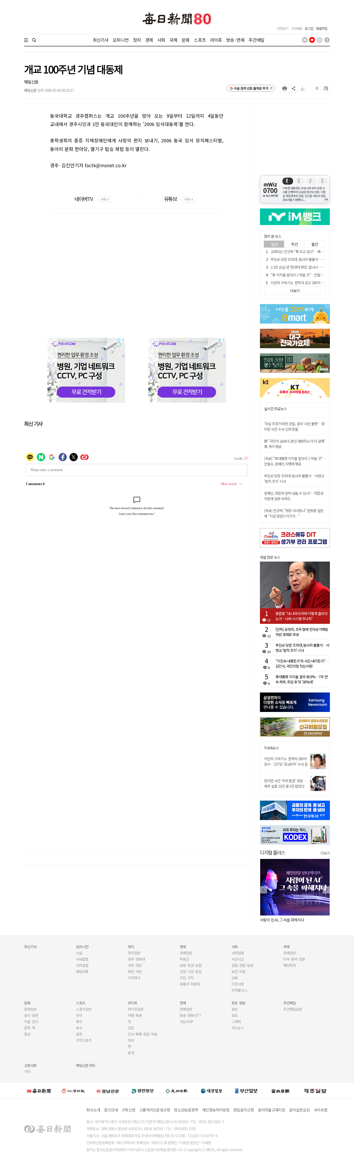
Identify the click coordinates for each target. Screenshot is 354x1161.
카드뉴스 (237, 1028)
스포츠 (200, 40)
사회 (161, 40)
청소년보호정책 (186, 1110)
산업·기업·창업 (190, 971)
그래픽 (236, 1021)
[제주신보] (315, 1090)
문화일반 (30, 1009)
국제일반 (289, 953)
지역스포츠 (83, 1040)
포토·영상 (238, 1003)
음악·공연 (31, 1015)
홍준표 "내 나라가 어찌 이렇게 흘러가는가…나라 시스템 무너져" (301, 616)
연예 (183, 1003)
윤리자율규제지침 (271, 1110)
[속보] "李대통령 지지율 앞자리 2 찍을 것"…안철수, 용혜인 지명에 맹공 (295, 461)
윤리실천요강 (299, 1110)
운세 (131, 1052)
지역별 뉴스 (239, 990)
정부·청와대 (136, 959)
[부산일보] (246, 1090)
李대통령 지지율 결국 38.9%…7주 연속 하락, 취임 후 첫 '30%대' (301, 679)
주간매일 (256, 40)
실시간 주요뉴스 (275, 409)
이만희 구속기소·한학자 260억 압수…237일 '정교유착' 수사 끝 (286, 761)
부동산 (184, 959)
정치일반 (134, 953)
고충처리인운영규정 (154, 1110)
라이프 (216, 40)
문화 (185, 40)
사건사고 (237, 959)
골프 (79, 1034)
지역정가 (134, 978)
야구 (79, 1015)
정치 (137, 40)
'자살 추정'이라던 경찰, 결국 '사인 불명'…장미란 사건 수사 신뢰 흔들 (294, 426)
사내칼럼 (82, 959)
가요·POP (186, 1021)
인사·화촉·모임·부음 (142, 1034)
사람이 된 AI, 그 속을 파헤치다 (282, 919)
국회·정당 (135, 965)
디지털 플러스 (272, 852)
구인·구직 (187, 978)
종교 (27, 1034)
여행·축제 (135, 1015)
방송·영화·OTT (190, 1015)
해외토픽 (289, 965)
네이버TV (91, 198)
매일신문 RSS (85, 1065)
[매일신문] (39, 1090)
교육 (234, 978)
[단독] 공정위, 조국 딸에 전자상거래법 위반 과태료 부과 (301, 632)
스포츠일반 (83, 1009)
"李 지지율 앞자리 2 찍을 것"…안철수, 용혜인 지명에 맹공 (311, 274)
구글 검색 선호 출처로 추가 (251, 88)
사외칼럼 (82, 965)
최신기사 (101, 40)
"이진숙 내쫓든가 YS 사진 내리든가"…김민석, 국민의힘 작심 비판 (302, 663)
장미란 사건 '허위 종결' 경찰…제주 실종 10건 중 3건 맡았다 (285, 783)
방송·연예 (235, 40)
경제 (149, 40)
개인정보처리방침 (215, 1110)
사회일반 (237, 953)
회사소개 (93, 1110)
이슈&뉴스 (271, 748)
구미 (27, 1071)
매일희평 (82, 971)
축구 (79, 1021)
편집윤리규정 (243, 1110)
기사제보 (296, 28)
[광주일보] (177, 1090)
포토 (234, 1015)
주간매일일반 (292, 1009)
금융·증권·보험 (190, 965)
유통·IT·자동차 (190, 984)
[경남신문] (108, 1090)
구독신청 (128, 1110)
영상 (234, 1009)
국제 (173, 40)
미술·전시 (31, 1021)
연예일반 (186, 1009)
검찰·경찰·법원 (242, 965)
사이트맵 (320, 1110)
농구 (79, 1028)
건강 (131, 1028)
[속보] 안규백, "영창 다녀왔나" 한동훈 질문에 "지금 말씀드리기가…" (293, 513)
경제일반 (186, 953)
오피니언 (121, 40)
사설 (79, 953)
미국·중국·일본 (294, 959)
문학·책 (29, 1028)
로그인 (309, 28)
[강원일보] (73, 1091)
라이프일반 (135, 1009)
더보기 (325, 853)
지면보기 (282, 28)
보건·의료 (238, 971)
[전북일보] (280, 1090)
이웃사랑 (237, 984)
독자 (131, 1040)
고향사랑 (30, 1065)
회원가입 (321, 28)
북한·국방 (135, 971)
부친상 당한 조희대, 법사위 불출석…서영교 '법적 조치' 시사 (312, 259)
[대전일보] (211, 1090)
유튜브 (178, 198)
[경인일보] (142, 1090)
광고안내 (111, 1110)
